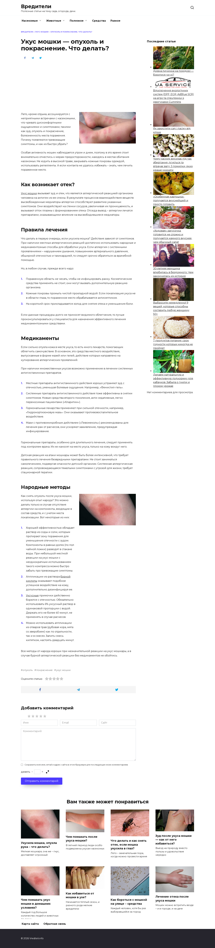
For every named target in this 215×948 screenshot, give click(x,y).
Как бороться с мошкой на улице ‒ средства (129, 901)
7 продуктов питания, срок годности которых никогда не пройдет (173, 344)
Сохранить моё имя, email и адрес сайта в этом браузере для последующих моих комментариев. (76, 765)
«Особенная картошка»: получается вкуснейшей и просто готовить (170, 200)
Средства (99, 20)
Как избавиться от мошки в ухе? (80, 895)
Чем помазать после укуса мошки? (81, 838)
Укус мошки (29, 193)
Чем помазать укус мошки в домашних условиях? (36, 903)
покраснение (44, 670)
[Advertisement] (78, 85)
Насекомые (30, 20)
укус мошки (63, 670)
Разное (115, 20)
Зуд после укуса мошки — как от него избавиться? (174, 839)
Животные (53, 20)
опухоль (28, 670)
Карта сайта (30, 923)
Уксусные (32, 595)
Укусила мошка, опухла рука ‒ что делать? (39, 844)
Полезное (77, 20)
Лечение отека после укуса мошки (172, 898)
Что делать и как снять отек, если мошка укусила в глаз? (129, 844)
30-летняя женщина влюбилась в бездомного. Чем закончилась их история (173, 272)
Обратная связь (54, 923)
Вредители (36, 6)
